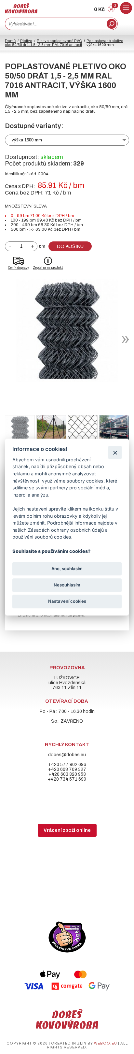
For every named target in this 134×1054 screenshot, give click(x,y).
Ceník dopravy (18, 267)
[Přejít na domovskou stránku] (21, 11)
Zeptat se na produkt (48, 267)
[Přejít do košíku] (111, 10)
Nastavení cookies (67, 601)
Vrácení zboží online (67, 830)
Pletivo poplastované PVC (59, 41)
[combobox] (55, 24)
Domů (10, 41)
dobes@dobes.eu (67, 754)
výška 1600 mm (27, 139)
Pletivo (26, 41)
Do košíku (70, 246)
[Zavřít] (115, 452)
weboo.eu (105, 1043)
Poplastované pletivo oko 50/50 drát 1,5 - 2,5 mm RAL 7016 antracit (64, 43)
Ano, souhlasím (67, 568)
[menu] (126, 8)
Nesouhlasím (67, 584)
